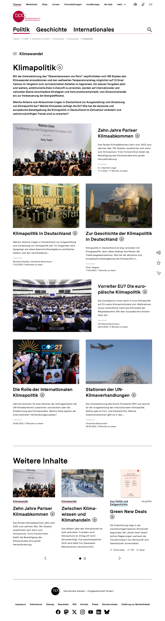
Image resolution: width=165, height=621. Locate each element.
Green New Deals (128, 511)
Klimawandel (58, 39)
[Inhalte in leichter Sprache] (135, 4)
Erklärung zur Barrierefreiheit (136, 604)
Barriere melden (110, 604)
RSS (75, 604)
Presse (95, 604)
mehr (121, 4)
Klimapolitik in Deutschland (42, 233)
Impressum (20, 604)
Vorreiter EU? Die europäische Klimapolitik (122, 289)
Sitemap (50, 604)
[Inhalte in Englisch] (150, 4)
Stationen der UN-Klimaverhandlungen (108, 392)
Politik (25, 39)
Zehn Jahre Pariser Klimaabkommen (117, 133)
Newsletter (63, 604)
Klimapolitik (87, 39)
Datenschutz (36, 604)
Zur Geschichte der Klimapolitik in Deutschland (119, 236)
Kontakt (84, 604)
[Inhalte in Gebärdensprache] (143, 4)
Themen (16, 39)
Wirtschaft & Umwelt (41, 39)
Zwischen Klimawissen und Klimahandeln (79, 514)
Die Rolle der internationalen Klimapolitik (42, 392)
